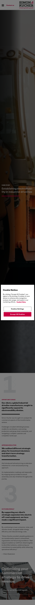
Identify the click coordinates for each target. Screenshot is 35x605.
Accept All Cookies (17, 314)
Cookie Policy (21, 302)
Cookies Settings (17, 309)
